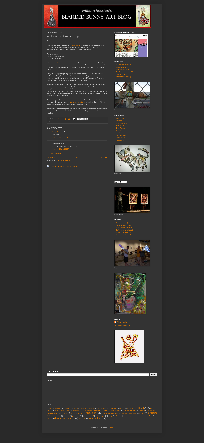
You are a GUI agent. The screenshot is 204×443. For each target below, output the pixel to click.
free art (80, 413)
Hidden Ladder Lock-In (123, 65)
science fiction (138, 416)
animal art (83, 408)
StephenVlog (120, 126)
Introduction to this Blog (123, 77)
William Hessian (122, 322)
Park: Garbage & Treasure (124, 228)
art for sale (131, 408)
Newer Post (51, 157)
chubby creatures (52, 413)
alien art (76, 408)
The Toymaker (120, 138)
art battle (114, 408)
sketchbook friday (63, 418)
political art (118, 416)
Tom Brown (119, 133)
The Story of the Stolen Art (124, 72)
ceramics (142, 410)
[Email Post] (74, 119)
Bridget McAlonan (122, 123)
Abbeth (118, 130)
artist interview (87, 410)
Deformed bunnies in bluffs (124, 230)
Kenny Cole (120, 118)
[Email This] (78, 119)
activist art (58, 408)
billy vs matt (115, 410)
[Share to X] (82, 119)
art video (76, 410)
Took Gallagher (121, 135)
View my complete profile (122, 325)
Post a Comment (55, 153)
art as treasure (57, 121)
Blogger (110, 428)
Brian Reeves (120, 128)
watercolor (82, 418)
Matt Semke (120, 140)
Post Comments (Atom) (63, 160)
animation (91, 408)
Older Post (103, 157)
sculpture (149, 416)
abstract (49, 408)
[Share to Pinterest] (87, 119)
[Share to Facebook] (84, 119)
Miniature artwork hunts (123, 225)
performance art (88, 416)
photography (101, 416)
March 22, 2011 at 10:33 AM (61, 149)
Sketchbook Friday (122, 67)
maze (141, 413)
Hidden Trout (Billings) (123, 232)
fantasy (73, 413)
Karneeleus (120, 121)
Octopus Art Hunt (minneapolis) (126, 223)
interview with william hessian (129, 413)
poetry (110, 416)
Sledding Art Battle (122, 74)
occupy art (66, 416)
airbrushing (66, 408)
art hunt (64, 121)
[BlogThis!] (80, 119)
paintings (75, 416)
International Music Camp (76, 102)
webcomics (94, 418)
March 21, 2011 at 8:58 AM (60, 137)
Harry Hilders (57, 132)
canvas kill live (129, 410)
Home (78, 157)
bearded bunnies (100, 410)
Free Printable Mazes (123, 69)
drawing (64, 413)
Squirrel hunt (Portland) (123, 235)
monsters (58, 416)
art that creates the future (62, 410)
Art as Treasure (75, 45)
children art (151, 410)
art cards (122, 408)
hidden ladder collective (110, 413)
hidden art (91, 413)
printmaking (128, 416)
